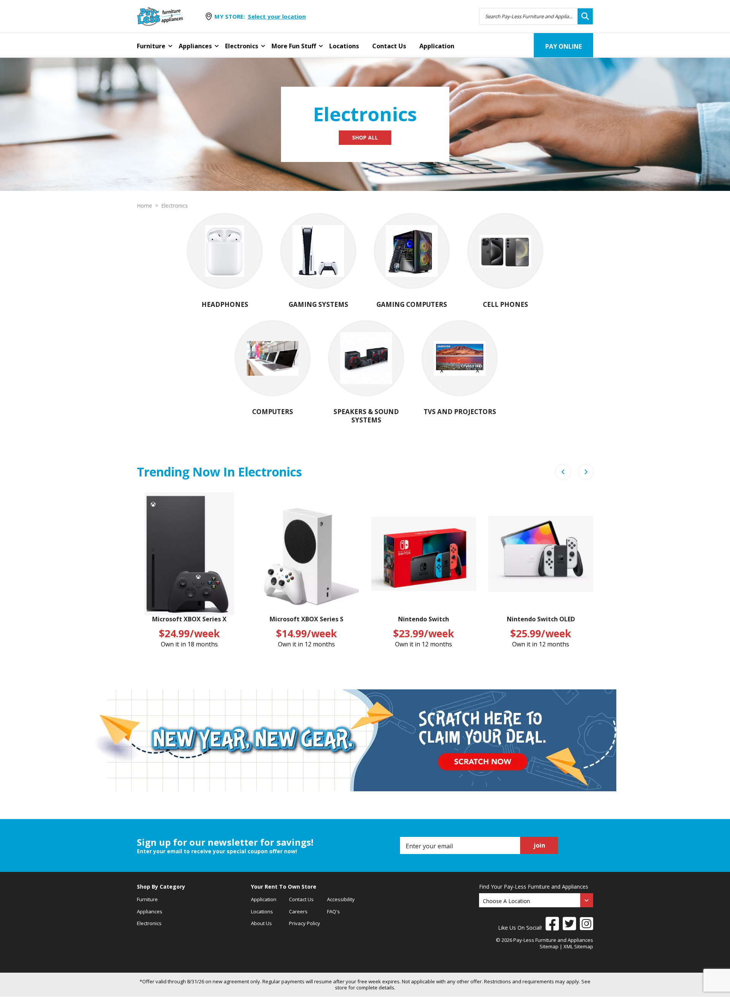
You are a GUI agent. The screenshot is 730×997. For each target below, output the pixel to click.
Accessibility (341, 899)
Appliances (195, 46)
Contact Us (389, 46)
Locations (344, 46)
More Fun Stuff (293, 46)
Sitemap (549, 946)
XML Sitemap (578, 946)
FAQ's (333, 911)
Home (144, 205)
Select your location (277, 16)
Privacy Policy (304, 923)
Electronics (241, 46)
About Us (261, 923)
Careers (298, 911)
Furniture (151, 46)
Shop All (365, 137)
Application (436, 46)
